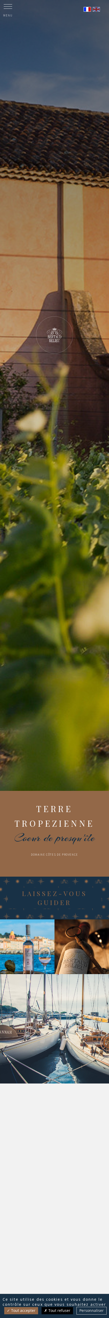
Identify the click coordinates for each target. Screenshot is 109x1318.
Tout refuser (58, 1310)
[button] (45, 785)
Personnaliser (91, 1310)
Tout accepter (22, 1310)
